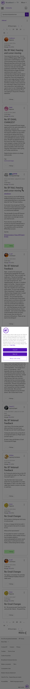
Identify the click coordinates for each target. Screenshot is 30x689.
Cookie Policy (12, 345)
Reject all (15, 354)
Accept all (15, 349)
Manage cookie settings (15, 358)
